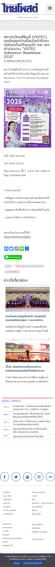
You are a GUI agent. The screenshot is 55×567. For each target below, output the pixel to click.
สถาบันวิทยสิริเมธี (12, 272)
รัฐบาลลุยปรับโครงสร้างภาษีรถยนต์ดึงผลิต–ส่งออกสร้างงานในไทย (30, 430)
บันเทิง (5, 542)
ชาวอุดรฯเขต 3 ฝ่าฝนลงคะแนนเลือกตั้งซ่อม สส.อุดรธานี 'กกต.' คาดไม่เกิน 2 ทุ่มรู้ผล (32, 408)
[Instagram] (39, 477)
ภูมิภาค (34, 510)
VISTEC (8, 266)
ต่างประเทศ (7, 524)
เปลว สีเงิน (7, 496)
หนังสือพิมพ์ (8, 514)
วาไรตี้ (34, 496)
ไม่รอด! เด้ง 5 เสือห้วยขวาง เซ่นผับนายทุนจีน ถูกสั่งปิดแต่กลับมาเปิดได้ (32, 423)
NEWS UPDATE (11, 401)
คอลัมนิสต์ (7, 499)
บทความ (6, 503)
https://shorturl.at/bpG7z (17, 236)
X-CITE (5, 531)
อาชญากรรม (7, 527)
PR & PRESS (37, 524)
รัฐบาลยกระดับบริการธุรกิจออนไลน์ (28, 436)
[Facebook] (4, 477)
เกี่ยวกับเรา (36, 528)
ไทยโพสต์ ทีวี (8, 545)
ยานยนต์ (6, 534)
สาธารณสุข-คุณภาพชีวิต (12, 538)
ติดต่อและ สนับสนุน (39, 531)
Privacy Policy (38, 539)
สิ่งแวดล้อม (36, 514)
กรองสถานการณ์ (38, 492)
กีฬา (33, 499)
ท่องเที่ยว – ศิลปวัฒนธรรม (43, 503)
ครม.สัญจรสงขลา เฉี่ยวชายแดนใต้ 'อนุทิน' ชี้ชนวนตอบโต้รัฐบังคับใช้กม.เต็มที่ (31, 415)
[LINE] (50, 477)
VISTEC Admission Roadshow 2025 (29, 266)
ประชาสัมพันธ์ (37, 506)
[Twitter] (16, 477)
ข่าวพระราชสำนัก (9, 510)
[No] (52, 560)
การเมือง (6, 492)
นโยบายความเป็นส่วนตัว (33, 563)
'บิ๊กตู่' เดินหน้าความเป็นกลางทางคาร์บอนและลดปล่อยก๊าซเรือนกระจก (25, 369)
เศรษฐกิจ (6, 506)
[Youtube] (27, 477)
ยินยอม (17, 563)
